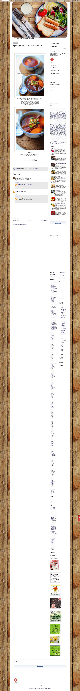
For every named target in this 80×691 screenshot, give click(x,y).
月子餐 (57, 129)
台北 (51, 354)
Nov (61, 353)
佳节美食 (52, 339)
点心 (63, 132)
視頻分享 (52, 442)
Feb (61, 307)
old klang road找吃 (53, 307)
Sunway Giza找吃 (63, 116)
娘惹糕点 (63, 124)
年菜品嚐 (60, 126)
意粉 (63, 127)
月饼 (59, 129)
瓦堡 (65, 133)
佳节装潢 (52, 340)
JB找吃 (57, 110)
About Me (14, 38)
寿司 (61, 125)
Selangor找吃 (54, 115)
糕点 (59, 135)
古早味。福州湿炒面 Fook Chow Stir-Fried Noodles (63, 341)
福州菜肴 (53, 135)
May (61, 345)
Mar (61, 308)
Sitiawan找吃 (64, 115)
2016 (61, 359)
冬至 (51, 344)
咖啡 (51, 359)
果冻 (51, 405)
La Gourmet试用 (53, 112)
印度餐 (52, 349)
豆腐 (51, 463)
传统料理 (52, 337)
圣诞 (51, 364)
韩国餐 (60, 141)
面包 (51, 141)
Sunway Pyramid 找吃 (54, 117)
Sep (61, 350)
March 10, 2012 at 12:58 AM (28, 184)
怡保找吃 (52, 127)
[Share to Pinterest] (31, 168)
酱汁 (51, 474)
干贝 (35, 168)
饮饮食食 (53, 142)
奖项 (52, 124)
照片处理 (57, 133)
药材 (51, 456)
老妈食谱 (52, 450)
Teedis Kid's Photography (24, 38)
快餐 (65, 126)
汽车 (55, 131)
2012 (61, 304)
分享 (51, 345)
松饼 (64, 129)
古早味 (52, 353)
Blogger (49, 688)
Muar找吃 (63, 112)
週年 (51, 470)
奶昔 (57, 124)
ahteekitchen (20, 184)
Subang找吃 (58, 116)
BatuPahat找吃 (53, 286)
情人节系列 (56, 127)
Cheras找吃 (52, 290)
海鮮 (65, 131)
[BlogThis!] (27, 168)
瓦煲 (51, 134)
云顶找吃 (52, 336)
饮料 (65, 141)
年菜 (56, 126)
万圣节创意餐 (62, 118)
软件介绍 (52, 465)
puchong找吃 (56, 114)
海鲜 (52, 132)
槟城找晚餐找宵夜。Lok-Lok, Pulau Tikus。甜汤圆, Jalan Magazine (63, 323)
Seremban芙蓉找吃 (59, 115)
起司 (51, 464)
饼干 (59, 142)
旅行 (62, 128)
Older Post (46, 220)
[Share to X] (28, 168)
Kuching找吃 (64, 111)
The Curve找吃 (60, 117)
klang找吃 (52, 299)
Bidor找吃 (52, 287)
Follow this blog (58, 223)
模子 (62, 130)
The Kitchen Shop (31, 38)
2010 (61, 302)
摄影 (60, 128)
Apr (61, 344)
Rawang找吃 (61, 114)
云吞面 (52, 335)
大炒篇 (62, 123)
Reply (16, 180)
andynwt (43, 688)
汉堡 (50, 131)
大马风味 (65, 123)
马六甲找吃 (64, 142)
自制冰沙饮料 (53, 454)
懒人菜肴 (52, 128)
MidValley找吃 (58, 112)
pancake (60, 113)
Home (18, 38)
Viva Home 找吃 (53, 327)
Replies (17, 182)
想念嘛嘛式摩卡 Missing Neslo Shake (63, 326)
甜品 (54, 134)
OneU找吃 (56, 113)
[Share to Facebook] (30, 168)
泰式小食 (62, 131)
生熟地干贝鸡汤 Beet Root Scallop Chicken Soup (63, 318)
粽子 (56, 135)
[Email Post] (14, 169)
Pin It (13, 165)
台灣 (51, 355)
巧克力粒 (51, 126)
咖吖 (51, 358)
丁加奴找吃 (58, 118)
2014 (61, 357)
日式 (64, 128)
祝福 (63, 134)
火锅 (57, 132)
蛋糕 (51, 461)
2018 (61, 362)
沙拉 (57, 131)
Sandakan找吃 (53, 315)
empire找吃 (52, 292)
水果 (64, 130)
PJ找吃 (51, 114)
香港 (61, 142)
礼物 (61, 134)
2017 (61, 361)
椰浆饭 (55, 130)
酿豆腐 (52, 475)
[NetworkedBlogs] (58, 221)
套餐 (54, 124)
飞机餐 (63, 141)
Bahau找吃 (52, 285)
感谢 (65, 127)
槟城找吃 (58, 130)
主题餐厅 (52, 334)
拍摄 (57, 128)
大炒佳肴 (58, 123)
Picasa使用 (63, 113)
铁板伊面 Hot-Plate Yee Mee (63, 338)
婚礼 (51, 374)
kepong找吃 (52, 298)
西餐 (51, 462)
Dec (61, 354)
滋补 (55, 132)
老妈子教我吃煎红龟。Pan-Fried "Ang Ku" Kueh (63, 310)
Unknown (16, 191)
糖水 (61, 135)
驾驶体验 (52, 143)
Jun (61, 346)
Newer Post (14, 220)
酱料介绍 (52, 473)
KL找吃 (60, 111)
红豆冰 (64, 135)
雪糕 (51, 479)
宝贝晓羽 (53, 125)
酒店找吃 (52, 471)
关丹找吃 (52, 542)
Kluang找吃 (55, 111)
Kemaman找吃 (53, 297)
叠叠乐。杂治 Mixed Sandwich (63, 313)
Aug (61, 349)
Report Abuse (16, 661)
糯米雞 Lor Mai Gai (58, 156)
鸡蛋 (58, 143)
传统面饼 (52, 338)
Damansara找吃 (56, 109)
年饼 (63, 126)
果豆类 (52, 130)
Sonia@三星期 (57, 190)
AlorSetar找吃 (53, 284)
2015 (61, 358)
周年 (51, 357)
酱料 (51, 472)
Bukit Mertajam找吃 (54, 288)
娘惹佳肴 (60, 124)
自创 (51, 453)
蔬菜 (51, 460)
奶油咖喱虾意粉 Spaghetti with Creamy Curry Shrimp (63, 333)
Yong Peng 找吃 (54, 118)
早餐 (53, 129)
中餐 (55, 119)
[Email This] (26, 168)
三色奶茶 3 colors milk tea (63, 316)
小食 (64, 125)
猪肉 (62, 133)
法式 (59, 131)
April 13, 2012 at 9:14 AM (27, 198)
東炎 (62, 129)
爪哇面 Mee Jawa (58, 176)
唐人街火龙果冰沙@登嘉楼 (59, 148)
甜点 (56, 134)
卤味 (51, 348)
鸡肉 (37, 168)
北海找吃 (52, 347)
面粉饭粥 (55, 141)
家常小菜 (57, 125)
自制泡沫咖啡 (53, 455)
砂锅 (59, 134)
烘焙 (65, 132)
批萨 (54, 128)
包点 (51, 346)
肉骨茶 (52, 451)
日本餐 (51, 129)
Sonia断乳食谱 (53, 116)
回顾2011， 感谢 (53, 363)
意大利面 (60, 127)
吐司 (51, 356)
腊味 (51, 452)
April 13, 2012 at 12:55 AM (22, 191)
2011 (61, 303)
